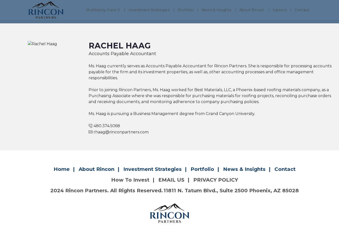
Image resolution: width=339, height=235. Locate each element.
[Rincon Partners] (46, 10)
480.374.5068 (107, 125)
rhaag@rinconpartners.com (121, 132)
